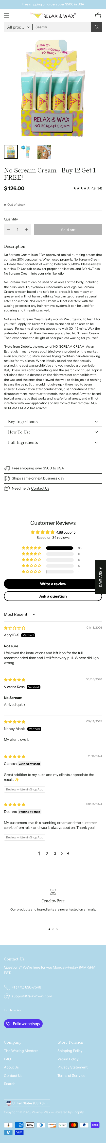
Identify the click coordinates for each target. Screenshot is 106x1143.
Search (10, 1083)
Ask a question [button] (53, 596)
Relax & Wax (41, 1112)
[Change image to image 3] (44, 152)
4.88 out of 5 (65, 532)
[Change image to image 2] (28, 152)
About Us (11, 1067)
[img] (14, 628)
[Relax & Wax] (53, 15)
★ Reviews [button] (100, 577)
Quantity (11, 219)
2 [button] (47, 853)
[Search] (96, 27)
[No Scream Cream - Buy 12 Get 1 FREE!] (53, 88)
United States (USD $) (28, 1103)
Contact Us (40, 488)
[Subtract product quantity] (8, 229)
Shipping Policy (70, 1051)
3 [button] (55, 853)
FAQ (7, 1059)
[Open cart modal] (98, 15)
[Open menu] (6, 15)
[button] (32, 548)
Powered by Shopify (69, 1112)
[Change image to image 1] (11, 152)
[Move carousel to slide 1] (49, 929)
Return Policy (68, 1059)
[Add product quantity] (26, 229)
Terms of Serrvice (71, 1075)
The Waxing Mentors (21, 1051)
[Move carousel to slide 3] (57, 929)
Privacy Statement (72, 1067)
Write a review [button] (53, 583)
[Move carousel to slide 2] (53, 929)
